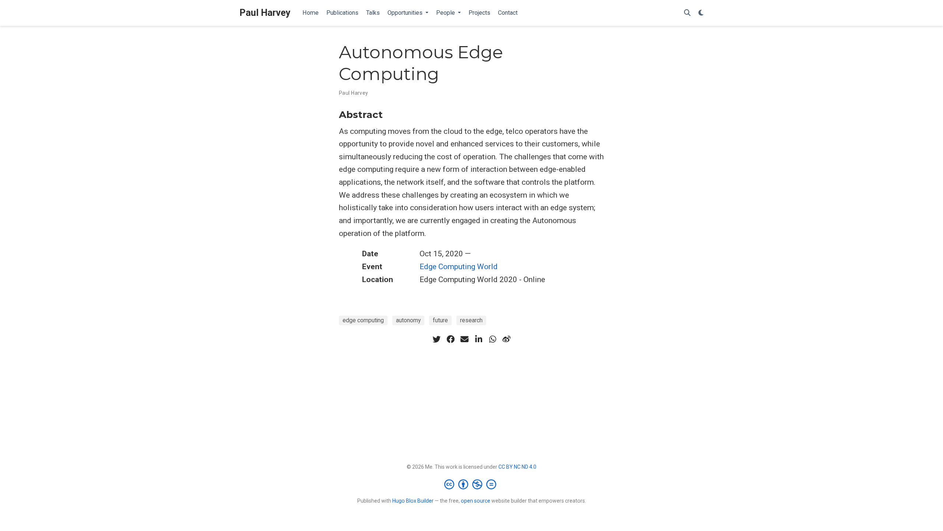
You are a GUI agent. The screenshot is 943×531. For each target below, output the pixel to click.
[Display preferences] (701, 13)
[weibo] (506, 339)
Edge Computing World (459, 266)
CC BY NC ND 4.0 (517, 467)
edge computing (363, 320)
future (440, 320)
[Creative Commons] (471, 484)
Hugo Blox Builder (413, 501)
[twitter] (436, 339)
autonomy (408, 320)
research (471, 320)
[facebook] (450, 339)
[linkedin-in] (478, 339)
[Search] (687, 13)
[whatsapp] (492, 339)
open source (475, 501)
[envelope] (464, 339)
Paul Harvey (265, 12)
